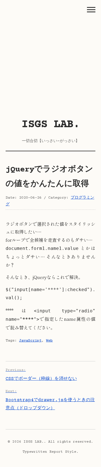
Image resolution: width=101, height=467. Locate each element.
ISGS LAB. (51, 125)
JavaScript (30, 340)
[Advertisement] (50, 61)
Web (49, 340)
